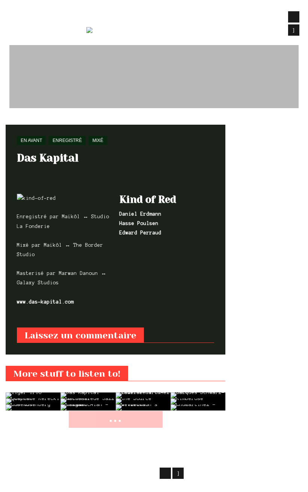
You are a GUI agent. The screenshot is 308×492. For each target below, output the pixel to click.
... (115, 417)
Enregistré (67, 140)
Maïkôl (66, 472)
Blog (164, 17)
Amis (257, 17)
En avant (35, 120)
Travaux (99, 17)
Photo (192, 17)
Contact (226, 17)
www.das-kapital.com (45, 302)
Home (11, 120)
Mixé (97, 140)
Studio (135, 17)
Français (139, 31)
